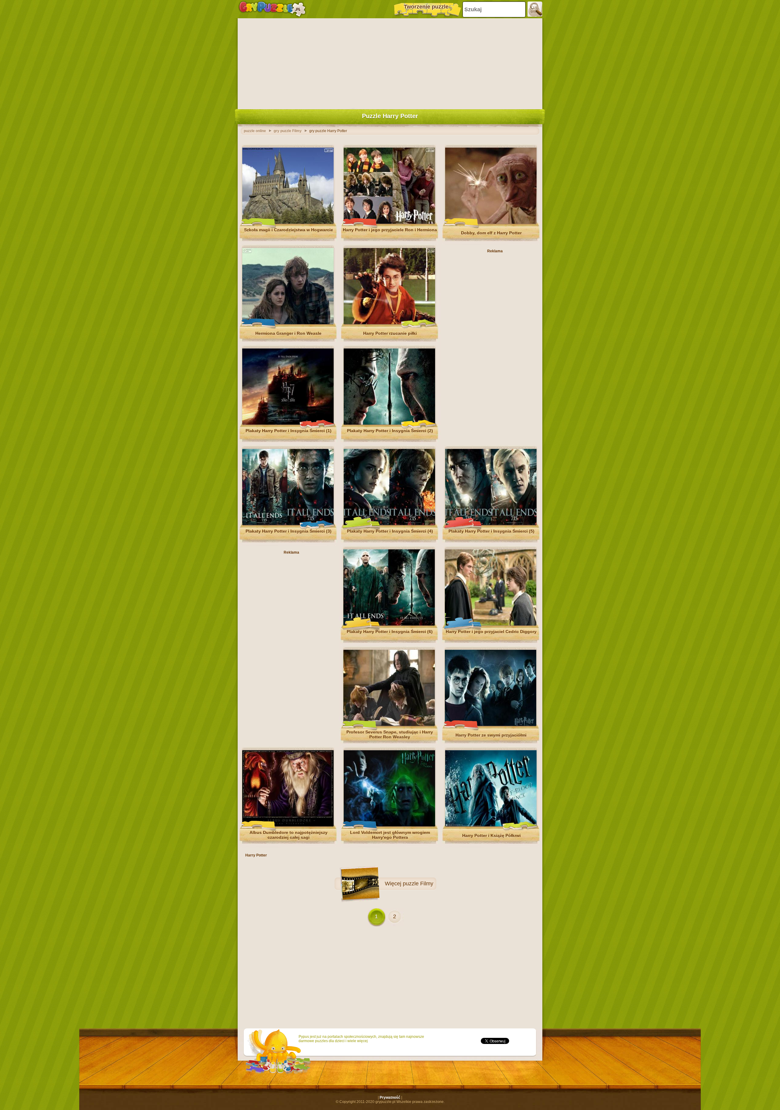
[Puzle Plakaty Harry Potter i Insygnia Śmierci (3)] (288, 524)
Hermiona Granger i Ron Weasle (288, 333)
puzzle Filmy (418, 884)
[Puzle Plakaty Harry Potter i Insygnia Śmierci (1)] (288, 423)
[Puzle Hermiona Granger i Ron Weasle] (288, 323)
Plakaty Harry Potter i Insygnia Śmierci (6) (390, 631)
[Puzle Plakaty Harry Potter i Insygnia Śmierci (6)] (389, 624)
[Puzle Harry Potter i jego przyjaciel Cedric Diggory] (490, 624)
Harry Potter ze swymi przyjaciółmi (491, 735)
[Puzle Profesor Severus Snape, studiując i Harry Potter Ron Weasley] (389, 725)
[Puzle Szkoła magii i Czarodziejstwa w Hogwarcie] (288, 222)
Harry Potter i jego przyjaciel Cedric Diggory (491, 631)
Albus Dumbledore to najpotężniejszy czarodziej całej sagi (289, 835)
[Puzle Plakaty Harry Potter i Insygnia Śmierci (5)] (491, 524)
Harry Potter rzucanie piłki (390, 333)
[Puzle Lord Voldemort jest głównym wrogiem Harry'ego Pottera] (389, 825)
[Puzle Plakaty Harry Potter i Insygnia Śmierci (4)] (389, 524)
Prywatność (390, 1097)
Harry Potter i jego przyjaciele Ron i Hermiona (390, 229)
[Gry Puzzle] (272, 9)
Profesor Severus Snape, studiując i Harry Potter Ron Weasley (389, 734)
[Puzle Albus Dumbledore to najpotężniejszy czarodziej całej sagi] (288, 825)
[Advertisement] (390, 62)
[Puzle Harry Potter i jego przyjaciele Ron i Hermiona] (389, 222)
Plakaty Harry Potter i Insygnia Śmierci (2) (390, 430)
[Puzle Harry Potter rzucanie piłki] (389, 323)
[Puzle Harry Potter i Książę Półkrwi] (491, 825)
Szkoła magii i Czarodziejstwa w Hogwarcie (288, 229)
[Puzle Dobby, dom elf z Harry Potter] (491, 222)
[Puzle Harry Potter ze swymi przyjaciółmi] (490, 725)
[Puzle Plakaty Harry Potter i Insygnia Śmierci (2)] (389, 423)
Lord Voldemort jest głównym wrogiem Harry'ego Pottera (390, 835)
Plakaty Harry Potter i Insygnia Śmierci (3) (289, 531)
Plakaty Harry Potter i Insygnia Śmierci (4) (390, 531)
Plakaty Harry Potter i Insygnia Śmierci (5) (491, 531)
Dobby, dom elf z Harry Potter (491, 232)
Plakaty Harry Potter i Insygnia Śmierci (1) (289, 430)
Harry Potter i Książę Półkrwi (491, 835)
